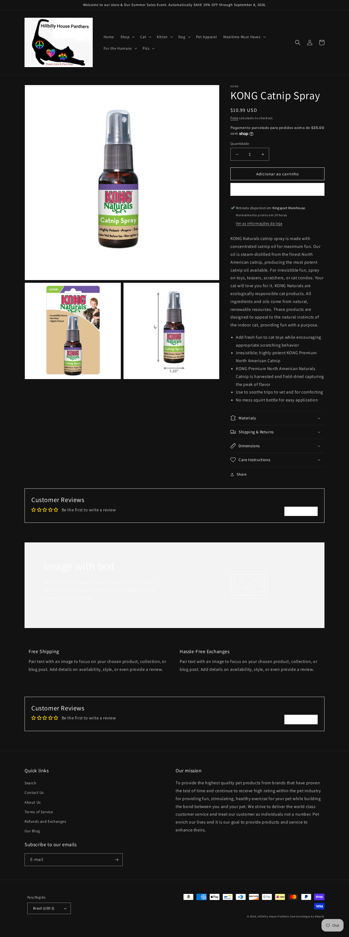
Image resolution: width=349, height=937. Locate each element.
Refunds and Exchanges (45, 821)
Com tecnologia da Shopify (307, 916)
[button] (127, 37)
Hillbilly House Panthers (273, 916)
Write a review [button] (301, 511)
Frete (234, 118)
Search (31, 782)
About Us (33, 802)
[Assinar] (116, 859)
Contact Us (34, 792)
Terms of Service (39, 811)
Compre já (277, 189)
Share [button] (242, 474)
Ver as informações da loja (259, 223)
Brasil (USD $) (44, 908)
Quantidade (239, 143)
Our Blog (32, 830)
